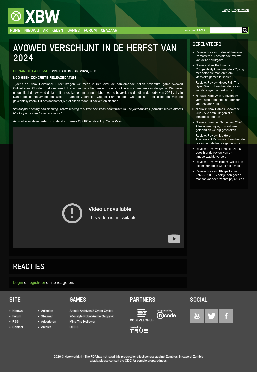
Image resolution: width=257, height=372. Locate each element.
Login (226, 10)
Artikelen (53, 30)
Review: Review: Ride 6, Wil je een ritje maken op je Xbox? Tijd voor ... (219, 164)
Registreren (240, 10)
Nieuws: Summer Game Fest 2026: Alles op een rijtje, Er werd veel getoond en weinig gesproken (219, 126)
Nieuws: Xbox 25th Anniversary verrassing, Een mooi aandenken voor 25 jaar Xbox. (218, 99)
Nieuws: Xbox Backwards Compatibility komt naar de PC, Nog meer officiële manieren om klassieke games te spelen (220, 71)
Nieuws (31, 30)
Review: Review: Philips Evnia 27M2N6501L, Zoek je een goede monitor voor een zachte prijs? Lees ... (220, 177)
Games (73, 30)
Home (15, 30)
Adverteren (48, 321)
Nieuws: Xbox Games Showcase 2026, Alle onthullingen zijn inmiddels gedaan (218, 113)
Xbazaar (109, 30)
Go (245, 30)
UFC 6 (74, 327)
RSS (15, 321)
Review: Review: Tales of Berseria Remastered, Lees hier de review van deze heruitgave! (219, 56)
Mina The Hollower (82, 321)
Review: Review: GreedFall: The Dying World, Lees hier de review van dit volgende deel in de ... (218, 86)
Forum (90, 30)
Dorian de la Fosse (30, 71)
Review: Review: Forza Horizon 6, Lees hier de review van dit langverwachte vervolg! (219, 152)
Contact (17, 327)
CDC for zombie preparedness (146, 360)
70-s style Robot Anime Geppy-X (92, 316)
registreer (36, 282)
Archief (46, 327)
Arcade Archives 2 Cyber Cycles (91, 311)
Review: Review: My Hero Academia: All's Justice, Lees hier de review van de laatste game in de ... (220, 139)
